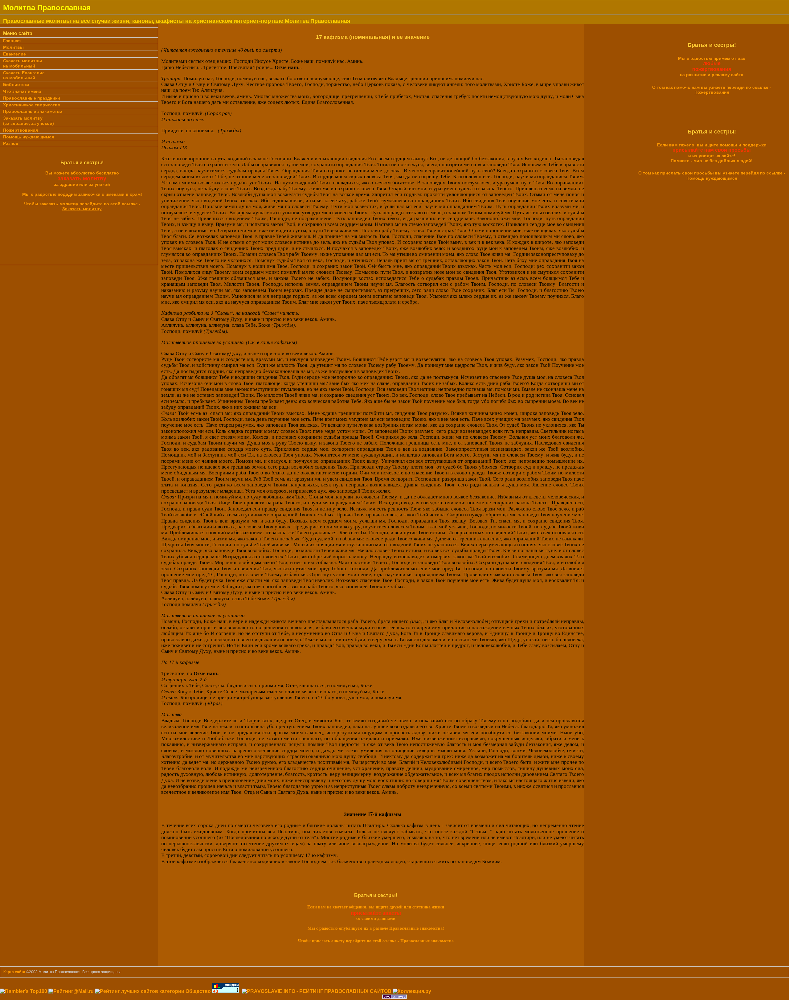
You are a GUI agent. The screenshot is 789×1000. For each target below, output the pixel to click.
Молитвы (13, 47)
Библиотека (16, 84)
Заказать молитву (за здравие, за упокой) (28, 121)
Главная (12, 40)
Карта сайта (14, 972)
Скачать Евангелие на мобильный (24, 75)
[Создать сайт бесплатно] (394, 997)
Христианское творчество (31, 104)
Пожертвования (20, 130)
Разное (10, 143)
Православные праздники (31, 98)
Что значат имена (22, 91)
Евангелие (14, 53)
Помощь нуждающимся (28, 136)
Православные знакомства (32, 111)
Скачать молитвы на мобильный (22, 63)
